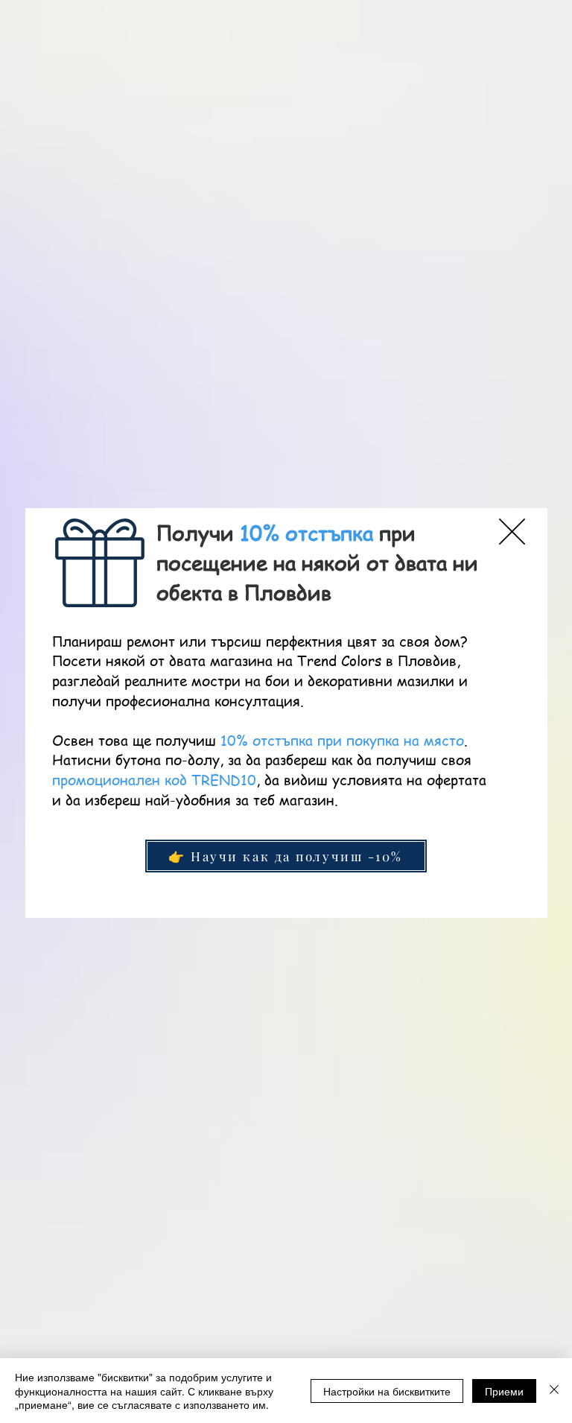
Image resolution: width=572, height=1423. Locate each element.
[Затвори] (554, 1390)
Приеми (504, 1391)
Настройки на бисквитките (387, 1391)
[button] (512, 532)
